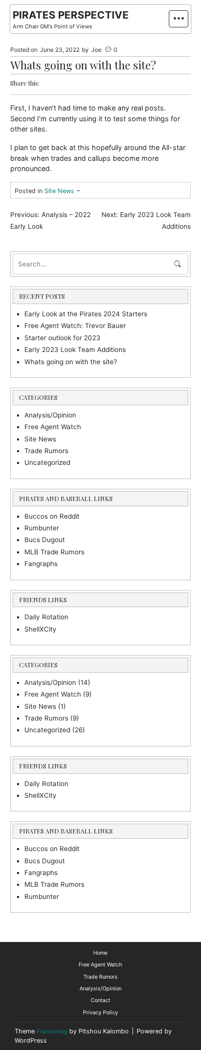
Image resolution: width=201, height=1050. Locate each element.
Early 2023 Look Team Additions (75, 349)
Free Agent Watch (52, 427)
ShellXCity (40, 629)
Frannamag (52, 1031)
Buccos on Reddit (52, 516)
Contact (100, 1000)
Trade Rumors (46, 451)
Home (100, 952)
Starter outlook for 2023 (62, 338)
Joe (96, 49)
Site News (59, 191)
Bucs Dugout (44, 540)
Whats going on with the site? (70, 362)
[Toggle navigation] (178, 18)
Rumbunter (41, 528)
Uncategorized (47, 462)
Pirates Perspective (71, 15)
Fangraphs (41, 564)
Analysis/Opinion (50, 415)
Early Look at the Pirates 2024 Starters (85, 314)
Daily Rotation (46, 617)
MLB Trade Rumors (54, 552)
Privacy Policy (100, 1012)
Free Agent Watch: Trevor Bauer (75, 325)
